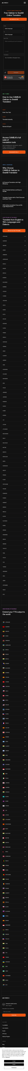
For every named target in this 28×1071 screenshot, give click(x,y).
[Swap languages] (5, 72)
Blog (3, 1044)
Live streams (5, 1028)
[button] (25, 3)
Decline (14, 1064)
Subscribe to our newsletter (8, 1008)
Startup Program (6, 1036)
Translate (16, 72)
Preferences (14, 1067)
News (3, 1047)
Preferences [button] (7, 1057)
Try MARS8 (5, 1025)
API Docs (4, 1033)
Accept (14, 1061)
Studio (3, 1031)
